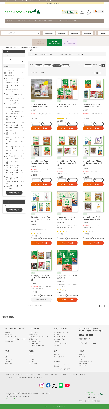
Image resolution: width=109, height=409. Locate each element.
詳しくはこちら (10, 398)
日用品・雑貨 (72, 20)
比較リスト (50, 20)
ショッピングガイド (20, 20)
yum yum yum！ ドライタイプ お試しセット (67, 277)
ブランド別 (7, 205)
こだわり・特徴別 (9, 75)
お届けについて (33, 332)
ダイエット (82, 359)
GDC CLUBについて (10, 336)
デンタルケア (82, 365)
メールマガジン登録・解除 (36, 345)
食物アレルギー (83, 363)
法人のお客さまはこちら (35, 377)
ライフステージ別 (9, 70)
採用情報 (56, 345)
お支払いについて (34, 334)
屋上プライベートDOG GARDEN (18, 377)
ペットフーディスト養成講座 (62, 369)
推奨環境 (56, 341)
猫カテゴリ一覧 (74, 33)
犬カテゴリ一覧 (49, 33)
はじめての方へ (10, 20)
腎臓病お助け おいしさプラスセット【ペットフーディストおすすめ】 (41, 219)
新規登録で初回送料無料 (53, 3)
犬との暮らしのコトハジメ (51, 374)
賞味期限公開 (8, 334)
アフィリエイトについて (61, 343)
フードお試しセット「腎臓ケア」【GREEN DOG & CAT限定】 (92, 163)
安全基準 (7, 332)
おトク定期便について (35, 341)
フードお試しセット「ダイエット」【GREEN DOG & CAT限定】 (67, 163)
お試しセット (58, 354)
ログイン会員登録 (89, 13)
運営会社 (56, 334)
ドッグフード (7, 59)
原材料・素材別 (8, 73)
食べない (81, 354)
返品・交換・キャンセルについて (38, 336)
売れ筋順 (48, 65)
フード (61, 20)
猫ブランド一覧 (87, 33)
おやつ (66, 20)
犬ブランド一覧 (61, 33)
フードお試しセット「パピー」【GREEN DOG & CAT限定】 (93, 218)
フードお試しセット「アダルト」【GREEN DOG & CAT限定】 (40, 278)
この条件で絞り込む (14, 193)
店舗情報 (63, 374)
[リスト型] (100, 65)
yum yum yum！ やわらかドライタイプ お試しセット (67, 218)
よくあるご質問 (33, 343)
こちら (94, 343)
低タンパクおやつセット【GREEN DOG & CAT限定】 (40, 105)
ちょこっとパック (59, 357)
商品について (33, 339)
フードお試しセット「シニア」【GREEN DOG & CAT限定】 (41, 162)
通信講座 (82, 374)
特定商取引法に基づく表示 (61, 332)
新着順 (38, 65)
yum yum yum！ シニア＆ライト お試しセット (67, 105)
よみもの (56, 20)
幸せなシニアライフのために (14, 374)
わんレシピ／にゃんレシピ (33, 374)
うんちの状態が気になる (85, 361)
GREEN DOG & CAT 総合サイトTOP (15, 339)
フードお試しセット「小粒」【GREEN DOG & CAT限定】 (92, 105)
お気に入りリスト (42, 20)
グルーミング (73, 374)
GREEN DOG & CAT (11, 47)
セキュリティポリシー (60, 339)
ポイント (34, 20)
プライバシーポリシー (60, 336)
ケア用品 (7, 361)
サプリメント (8, 359)
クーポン (28, 20)
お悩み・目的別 (8, 188)
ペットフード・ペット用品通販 (25, 47)
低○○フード (82, 357)
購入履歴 (82, 13)
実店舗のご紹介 (9, 341)
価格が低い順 (65, 65)
